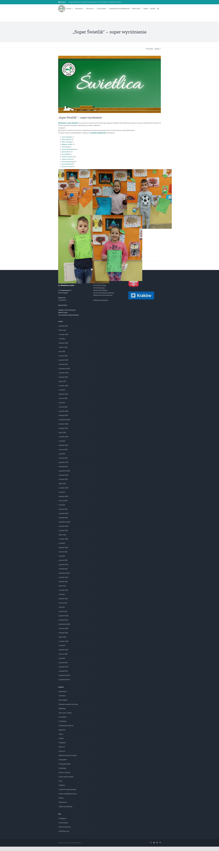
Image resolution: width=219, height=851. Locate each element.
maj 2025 (62, 390)
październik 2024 (64, 420)
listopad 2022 (63, 518)
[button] (158, 8)
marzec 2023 (63, 501)
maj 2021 (62, 594)
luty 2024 (62, 454)
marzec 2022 (63, 552)
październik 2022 (64, 522)
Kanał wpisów (63, 823)
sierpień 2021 (63, 581)
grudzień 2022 (63, 513)
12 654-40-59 (62, 300)
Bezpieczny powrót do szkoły (68, 704)
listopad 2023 (63, 466)
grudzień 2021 (63, 564)
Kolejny (157, 49)
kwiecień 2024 (63, 445)
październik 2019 (64, 675)
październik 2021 (64, 573)
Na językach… (63, 760)
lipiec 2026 (62, 330)
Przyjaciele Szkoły (64, 764)
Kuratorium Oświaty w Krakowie (103, 293)
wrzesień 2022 (63, 526)
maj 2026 (62, 339)
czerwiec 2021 (63, 590)
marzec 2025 (63, 398)
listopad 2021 (63, 569)
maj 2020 (62, 645)
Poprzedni (149, 49)
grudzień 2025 (63, 360)
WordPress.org (64, 831)
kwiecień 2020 (63, 650)
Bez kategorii (63, 700)
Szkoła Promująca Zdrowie (67, 789)
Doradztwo (62, 717)
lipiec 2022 (62, 535)
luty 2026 (62, 351)
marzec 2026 (63, 347)
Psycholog (62, 768)
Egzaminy (62, 730)
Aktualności (63, 691)
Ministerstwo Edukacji (100, 290)
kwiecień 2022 (63, 547)
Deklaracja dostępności (100, 300)
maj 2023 (62, 492)
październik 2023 (64, 471)
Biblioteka (62, 708)
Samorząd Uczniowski (66, 777)
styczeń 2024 (63, 458)
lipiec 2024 (62, 432)
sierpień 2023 (63, 479)
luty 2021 (62, 607)
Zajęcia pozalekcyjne (65, 806)
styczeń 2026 (63, 356)
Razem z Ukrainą (64, 772)
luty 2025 (62, 403)
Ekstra (61, 734)
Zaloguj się (62, 818)
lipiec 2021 (62, 586)
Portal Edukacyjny (99, 288)
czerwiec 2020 (63, 641)
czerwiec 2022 (63, 539)
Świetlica (62, 785)
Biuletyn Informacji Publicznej (102, 295)
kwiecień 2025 (63, 394)
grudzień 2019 (63, 667)
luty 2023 (62, 505)
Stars (61, 781)
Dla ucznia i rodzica (65, 713)
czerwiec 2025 (63, 386)
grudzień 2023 (63, 462)
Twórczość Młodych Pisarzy (68, 794)
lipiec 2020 (62, 637)
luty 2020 (62, 658)
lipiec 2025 (62, 381)
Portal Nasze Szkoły (99, 285)
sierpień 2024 (63, 428)
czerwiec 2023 (63, 488)
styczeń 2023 (63, 509)
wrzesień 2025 (63, 373)
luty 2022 (62, 556)
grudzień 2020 (63, 616)
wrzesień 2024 (63, 424)
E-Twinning (62, 721)
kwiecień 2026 (63, 343)
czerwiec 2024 (63, 437)
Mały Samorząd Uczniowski (68, 755)
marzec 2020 (63, 654)
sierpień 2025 (63, 377)
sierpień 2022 (63, 530)
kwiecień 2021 (63, 599)
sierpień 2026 (63, 326)
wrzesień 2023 (63, 475)
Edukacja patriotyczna (66, 725)
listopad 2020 (63, 620)
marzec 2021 (63, 603)
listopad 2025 (63, 364)
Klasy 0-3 (62, 747)
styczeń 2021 (63, 611)
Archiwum (62, 696)
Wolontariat (63, 802)
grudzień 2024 (63, 411)
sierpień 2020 (63, 633)
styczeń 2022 (63, 560)
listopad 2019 (63, 671)
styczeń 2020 (63, 663)
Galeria (61, 738)
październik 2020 (64, 624)
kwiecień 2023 (63, 496)
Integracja (62, 743)
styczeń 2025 (63, 407)
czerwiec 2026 (63, 334)
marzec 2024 (63, 449)
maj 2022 (62, 543)
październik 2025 (64, 368)
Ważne (61, 798)
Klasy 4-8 (62, 751)
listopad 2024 (63, 415)
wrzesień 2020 (63, 628)
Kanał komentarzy (65, 827)
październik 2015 (64, 680)
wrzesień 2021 (63, 577)
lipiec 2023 (62, 484)
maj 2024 (62, 441)
